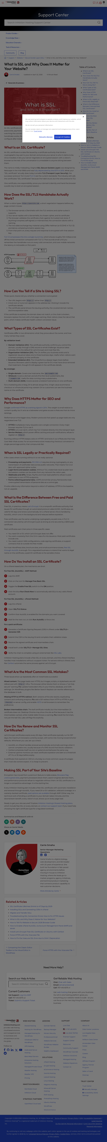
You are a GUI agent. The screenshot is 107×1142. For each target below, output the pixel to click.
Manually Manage (46, 137)
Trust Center (38, 131)
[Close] (83, 116)
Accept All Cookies (62, 137)
